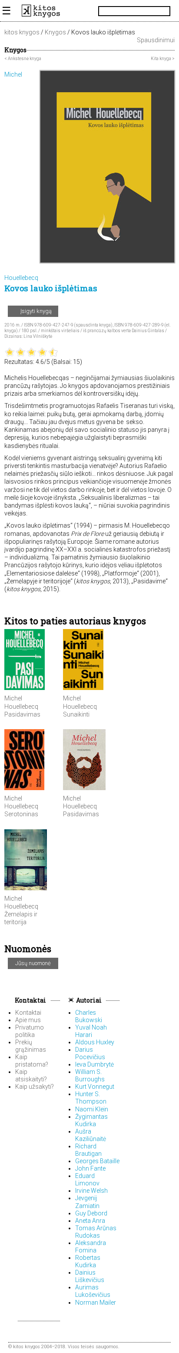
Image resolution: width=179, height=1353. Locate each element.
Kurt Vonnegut (94, 1086)
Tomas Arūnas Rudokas (95, 1232)
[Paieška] (166, 11)
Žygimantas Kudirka (91, 1120)
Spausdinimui (155, 40)
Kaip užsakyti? (34, 1086)
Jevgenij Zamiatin (87, 1202)
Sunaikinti (76, 714)
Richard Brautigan (88, 1150)
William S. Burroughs (90, 1075)
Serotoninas (21, 814)
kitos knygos (22, 32)
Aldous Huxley (94, 1042)
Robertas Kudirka (87, 1261)
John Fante (90, 1168)
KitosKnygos (89, 10)
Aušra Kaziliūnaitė (90, 1135)
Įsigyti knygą (35, 311)
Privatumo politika (29, 1031)
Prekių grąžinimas (30, 1046)
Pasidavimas (22, 714)
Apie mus (28, 1019)
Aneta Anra (90, 1220)
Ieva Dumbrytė (94, 1064)
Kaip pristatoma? (31, 1060)
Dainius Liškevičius (89, 1276)
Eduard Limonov (87, 1179)
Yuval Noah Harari (91, 1031)
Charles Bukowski (88, 1016)
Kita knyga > (163, 58)
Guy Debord (91, 1213)
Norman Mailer (95, 1302)
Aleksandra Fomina (90, 1246)
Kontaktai (29, 1000)
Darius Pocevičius (90, 1053)
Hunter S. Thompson (90, 1097)
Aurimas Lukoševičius (92, 1291)
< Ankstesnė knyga (22, 58)
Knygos (55, 32)
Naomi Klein (91, 1109)
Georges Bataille (97, 1161)
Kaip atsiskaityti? (31, 1075)
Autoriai (89, 1000)
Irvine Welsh (91, 1190)
